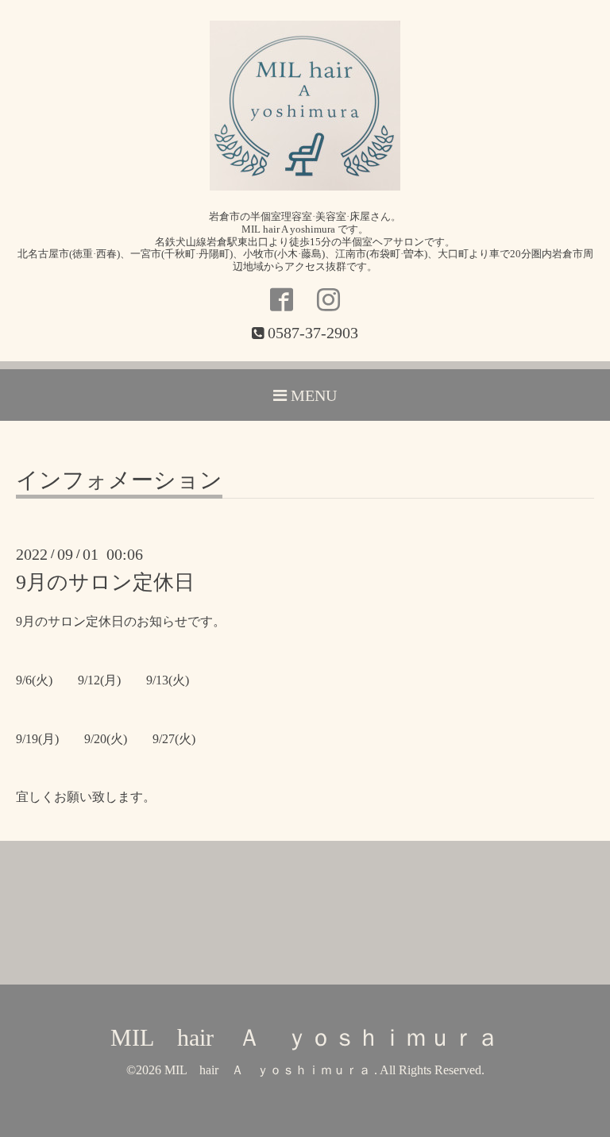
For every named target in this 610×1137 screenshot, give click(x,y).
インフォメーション (119, 480)
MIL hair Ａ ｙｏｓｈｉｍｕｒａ (305, 1037)
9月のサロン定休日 (105, 582)
